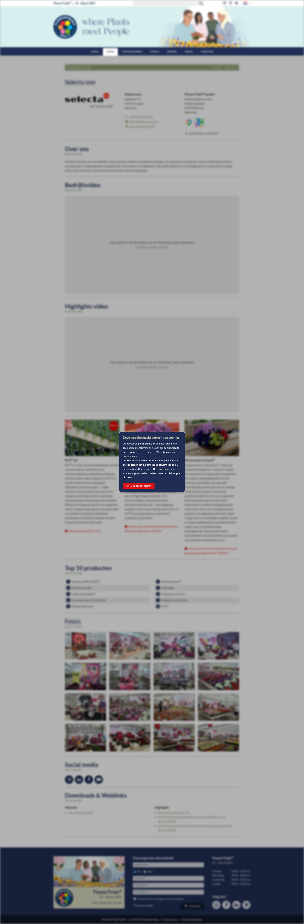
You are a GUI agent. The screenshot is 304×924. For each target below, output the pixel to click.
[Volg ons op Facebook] (230, 3)
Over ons (207, 51)
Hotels (154, 51)
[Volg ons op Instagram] (224, 3)
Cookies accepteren (141, 485)
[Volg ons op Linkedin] (236, 3)
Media (189, 51)
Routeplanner (132, 51)
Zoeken (201, 3)
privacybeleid (130, 456)
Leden (110, 51)
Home (94, 51)
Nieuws (172, 51)
